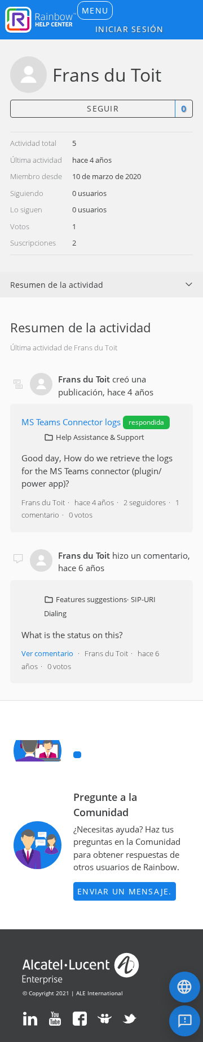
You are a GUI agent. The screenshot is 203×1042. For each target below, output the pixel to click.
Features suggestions (91, 599)
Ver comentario (47, 653)
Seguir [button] (103, 108)
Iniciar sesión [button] (129, 29)
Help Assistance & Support (100, 437)
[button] (95, 10)
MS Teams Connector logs (71, 422)
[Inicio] (40, 18)
